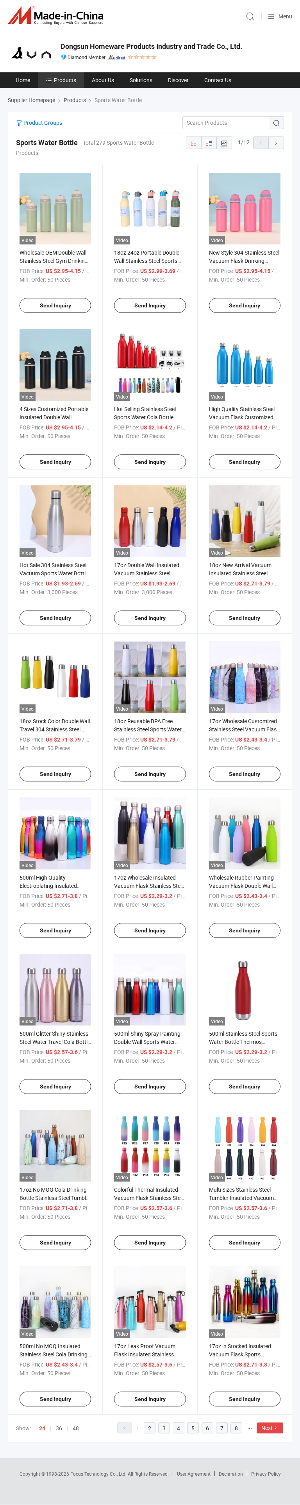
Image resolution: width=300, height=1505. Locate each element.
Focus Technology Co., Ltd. (99, 1474)
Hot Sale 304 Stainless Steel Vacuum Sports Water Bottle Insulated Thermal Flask (54, 573)
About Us (103, 80)
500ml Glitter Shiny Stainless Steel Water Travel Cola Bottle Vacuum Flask (55, 1042)
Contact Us (217, 80)
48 (76, 1428)
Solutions (141, 80)
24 (42, 1428)
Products (65, 80)
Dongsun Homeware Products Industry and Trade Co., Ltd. (151, 46)
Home (23, 80)
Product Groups (42, 122)
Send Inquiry (55, 305)
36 (59, 1428)
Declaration (231, 1474)
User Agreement (194, 1474)
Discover (178, 80)
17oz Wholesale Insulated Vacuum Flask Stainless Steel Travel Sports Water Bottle (149, 886)
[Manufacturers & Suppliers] (57, 15)
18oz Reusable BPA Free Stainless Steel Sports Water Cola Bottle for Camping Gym (149, 729)
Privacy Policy (266, 1474)
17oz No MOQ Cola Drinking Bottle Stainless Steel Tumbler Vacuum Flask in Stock (55, 1198)
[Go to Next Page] (276, 143)
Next (267, 1427)
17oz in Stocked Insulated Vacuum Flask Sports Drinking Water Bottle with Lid (244, 1354)
